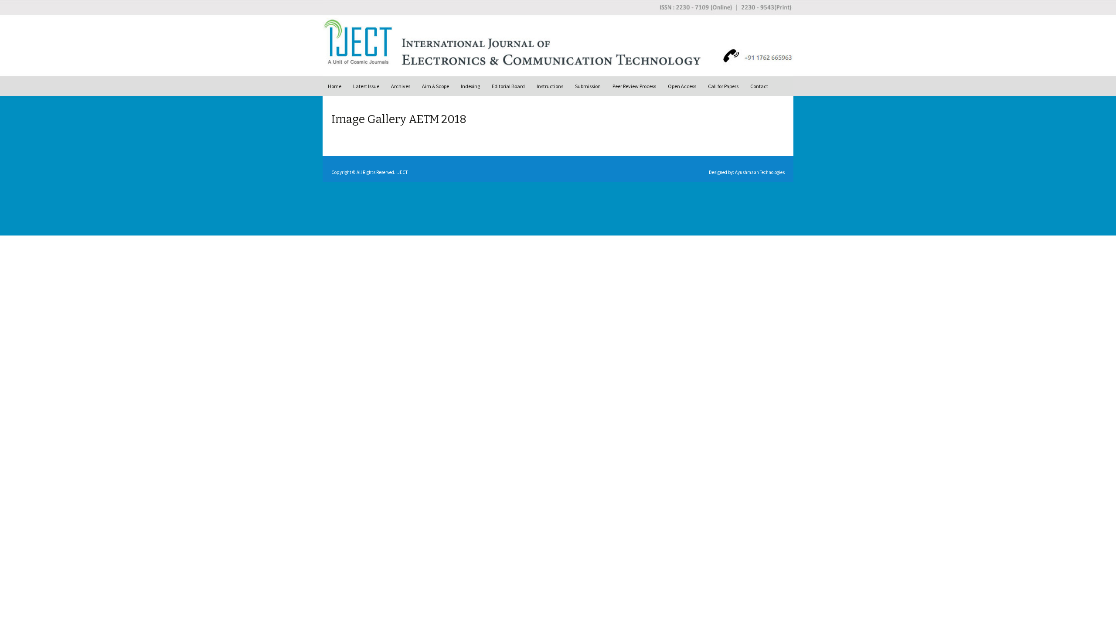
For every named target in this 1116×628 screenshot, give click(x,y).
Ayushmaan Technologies (760, 172)
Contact (759, 86)
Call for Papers (723, 86)
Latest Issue (366, 86)
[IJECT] (562, 38)
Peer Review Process (634, 86)
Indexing (470, 86)
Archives (400, 86)
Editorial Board (508, 86)
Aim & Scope (435, 86)
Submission (588, 86)
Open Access (682, 86)
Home (334, 86)
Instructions (550, 86)
